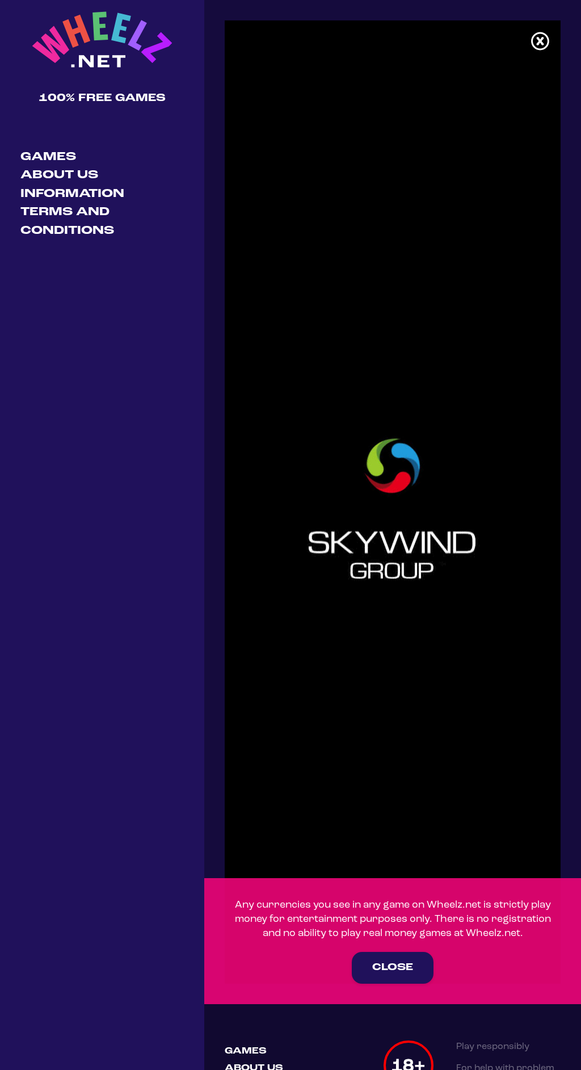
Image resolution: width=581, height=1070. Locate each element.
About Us (59, 175)
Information (72, 194)
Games (48, 157)
